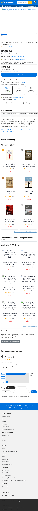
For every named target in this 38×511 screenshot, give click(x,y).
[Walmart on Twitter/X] (6, 495)
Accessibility (5, 459)
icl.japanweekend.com (19, 59)
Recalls (3, 456)
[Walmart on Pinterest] (13, 495)
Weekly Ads (26, 408)
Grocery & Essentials (30, 6)
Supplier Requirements (8, 429)
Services (15, 6)
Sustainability (5, 426)
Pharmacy (4, 454)
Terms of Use (5, 470)
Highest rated (21, 388)
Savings (21, 6)
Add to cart (19, 75)
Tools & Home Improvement (20, 116)
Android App (5, 489)
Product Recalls (6, 461)
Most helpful (5, 392)
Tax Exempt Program (7, 464)
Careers (4, 419)
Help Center (29, 405)
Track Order (14, 408)
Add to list (10, 103)
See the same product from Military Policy (25, 232)
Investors (4, 424)
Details (14, 99)
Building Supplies (32, 116)
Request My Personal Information (10, 478)
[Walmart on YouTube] (9, 495)
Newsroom (4, 421)
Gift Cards (4, 445)
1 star (3, 382)
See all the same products (30, 326)
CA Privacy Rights (6, 475)
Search (34, 392)
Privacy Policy (5, 473)
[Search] (30, 2)
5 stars (3, 374)
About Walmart (6, 416)
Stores (3, 438)
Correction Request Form (10, 341)
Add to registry (28, 103)
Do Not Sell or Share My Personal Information (14, 480)
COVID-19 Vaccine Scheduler (9, 451)
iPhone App (5, 486)
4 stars (3, 376)
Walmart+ (4, 443)
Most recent (11, 388)
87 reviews (13, 47)
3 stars (3, 378)
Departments (7, 6)
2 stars (3, 380)
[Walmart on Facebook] (3, 495)
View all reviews (7, 368)
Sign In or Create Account (14, 405)
